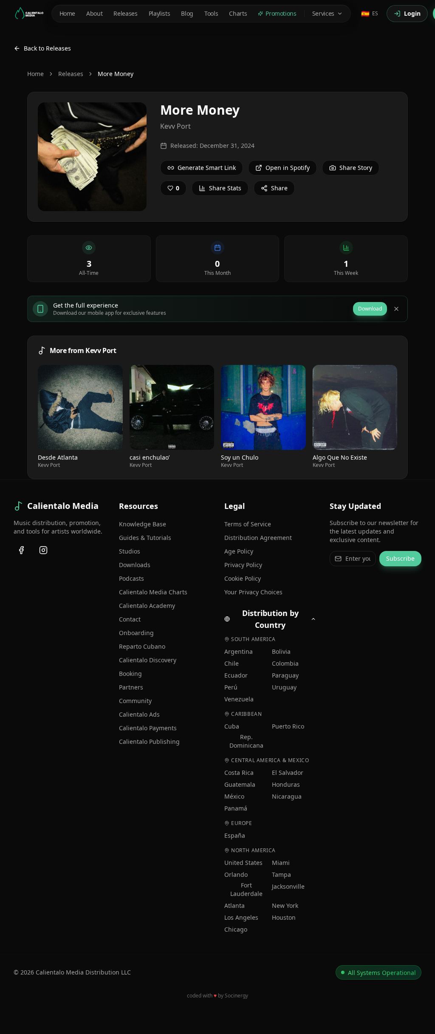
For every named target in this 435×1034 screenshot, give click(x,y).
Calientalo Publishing (149, 741)
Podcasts (131, 578)
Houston (284, 917)
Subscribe (400, 558)
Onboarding (136, 633)
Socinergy (236, 995)
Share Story (355, 168)
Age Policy (238, 551)
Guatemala (239, 784)
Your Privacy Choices (253, 592)
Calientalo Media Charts (153, 592)
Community (135, 701)
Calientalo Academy (147, 606)
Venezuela (239, 699)
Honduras (286, 784)
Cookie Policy (242, 578)
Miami (281, 863)
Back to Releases (47, 48)
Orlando (236, 874)
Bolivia (281, 651)
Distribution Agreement (258, 538)
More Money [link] (115, 74)
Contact (130, 619)
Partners (131, 687)
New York (285, 905)
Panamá (235, 808)
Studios (129, 551)
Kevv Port (175, 126)
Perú (230, 687)
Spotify (84, 407)
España (234, 835)
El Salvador (287, 772)
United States (243, 863)
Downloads (134, 565)
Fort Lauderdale (246, 889)
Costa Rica (239, 772)
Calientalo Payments (148, 728)
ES (369, 13)
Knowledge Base (142, 524)
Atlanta (234, 905)
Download (370, 308)
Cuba (231, 726)
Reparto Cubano (142, 646)
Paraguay (285, 675)
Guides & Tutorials (145, 538)
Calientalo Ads (139, 714)
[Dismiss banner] (396, 309)
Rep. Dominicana (246, 741)
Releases (70, 74)
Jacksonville (288, 886)
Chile (231, 663)
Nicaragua (287, 796)
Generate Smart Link (207, 168)
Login (412, 13)
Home (35, 74)
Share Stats (225, 188)
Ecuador (236, 675)
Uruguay (284, 687)
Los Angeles (241, 917)
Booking (130, 674)
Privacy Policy (243, 565)
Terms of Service (247, 524)
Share (279, 188)
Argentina (238, 651)
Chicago (235, 929)
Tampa (281, 874)
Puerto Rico (288, 726)
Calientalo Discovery (147, 660)
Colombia (285, 663)
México (234, 796)
